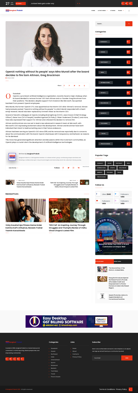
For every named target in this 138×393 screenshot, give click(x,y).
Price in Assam (101, 177)
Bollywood (10, 199)
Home (93, 10)
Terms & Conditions (107, 389)
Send (126, 358)
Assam (109, 163)
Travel (119, 172)
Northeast (119, 163)
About (75, 351)
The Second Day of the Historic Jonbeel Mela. (117, 269)
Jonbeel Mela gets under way (42, 3)
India (128, 163)
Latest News (102, 10)
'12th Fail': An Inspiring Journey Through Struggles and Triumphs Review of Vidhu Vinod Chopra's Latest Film (68, 228)
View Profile (13, 168)
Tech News (110, 172)
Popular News (99, 261)
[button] (96, 250)
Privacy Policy (77, 357)
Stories (112, 10)
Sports (112, 168)
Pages (120, 10)
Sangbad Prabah (33, 154)
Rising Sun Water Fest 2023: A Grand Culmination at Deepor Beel (114, 245)
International (101, 168)
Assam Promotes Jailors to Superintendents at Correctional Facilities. (118, 297)
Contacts (76, 354)
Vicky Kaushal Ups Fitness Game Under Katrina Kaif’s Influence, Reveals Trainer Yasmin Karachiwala (24, 228)
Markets (99, 172)
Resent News (117, 261)
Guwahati (16, 93)
